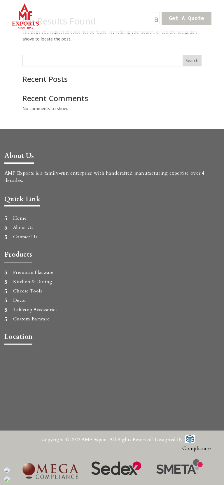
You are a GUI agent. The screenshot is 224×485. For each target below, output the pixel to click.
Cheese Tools (27, 291)
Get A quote (186, 18)
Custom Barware (31, 319)
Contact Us (25, 237)
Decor (19, 300)
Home (20, 218)
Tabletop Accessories (35, 309)
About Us (23, 227)
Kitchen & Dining (32, 281)
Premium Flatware (33, 272)
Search (192, 60)
